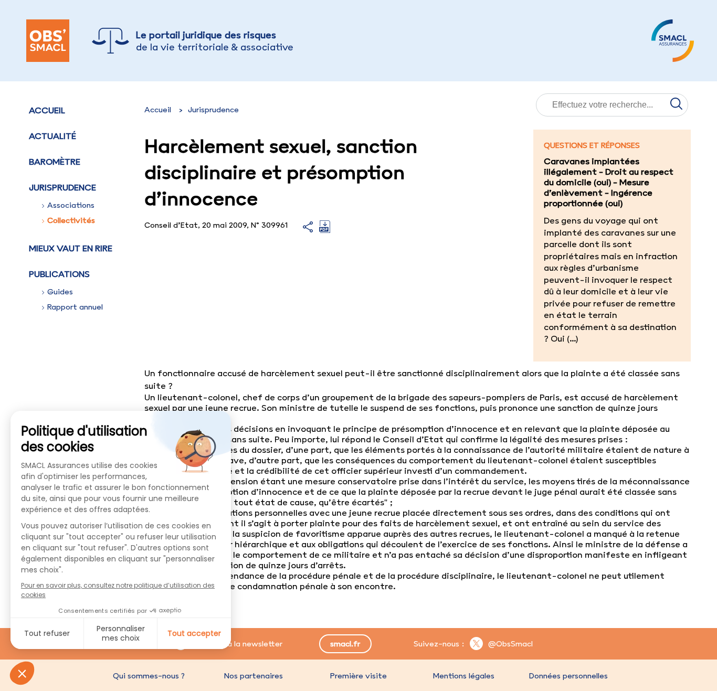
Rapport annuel (75, 307)
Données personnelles (568, 676)
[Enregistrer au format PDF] (324, 230)
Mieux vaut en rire (70, 248)
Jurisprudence (213, 109)
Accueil (47, 110)
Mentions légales (463, 676)
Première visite (358, 676)
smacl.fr (345, 644)
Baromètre (54, 161)
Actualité (52, 136)
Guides (60, 291)
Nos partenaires (253, 676)
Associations (70, 205)
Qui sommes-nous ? (149, 676)
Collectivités (71, 220)
